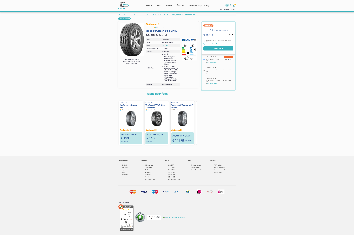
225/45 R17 (171, 167)
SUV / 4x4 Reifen (219, 167)
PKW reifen (218, 165)
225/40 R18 (171, 170)
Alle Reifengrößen (174, 179)
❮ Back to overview (124, 18)
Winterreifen (195, 167)
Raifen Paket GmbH (212, 73)
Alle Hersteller (150, 179)
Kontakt (169, 5)
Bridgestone (149, 165)
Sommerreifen (196, 165)
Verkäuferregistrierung (199, 5)
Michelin (148, 174)
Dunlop (147, 170)
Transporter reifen (220, 170)
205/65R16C (166, 45)
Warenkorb (217, 48)
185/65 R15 (171, 177)
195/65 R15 (171, 172)
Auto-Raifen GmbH (212, 83)
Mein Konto (231, 5)
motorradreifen (219, 172)
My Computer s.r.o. (212, 62)
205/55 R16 (171, 165)
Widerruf (125, 174)
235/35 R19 (171, 174)
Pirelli (147, 177)
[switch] (158, 217)
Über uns (181, 5)
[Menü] (160, 216)
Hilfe (159, 5)
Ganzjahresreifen (196, 170)
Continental (148, 167)
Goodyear (148, 172)
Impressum (125, 170)
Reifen (149, 5)
